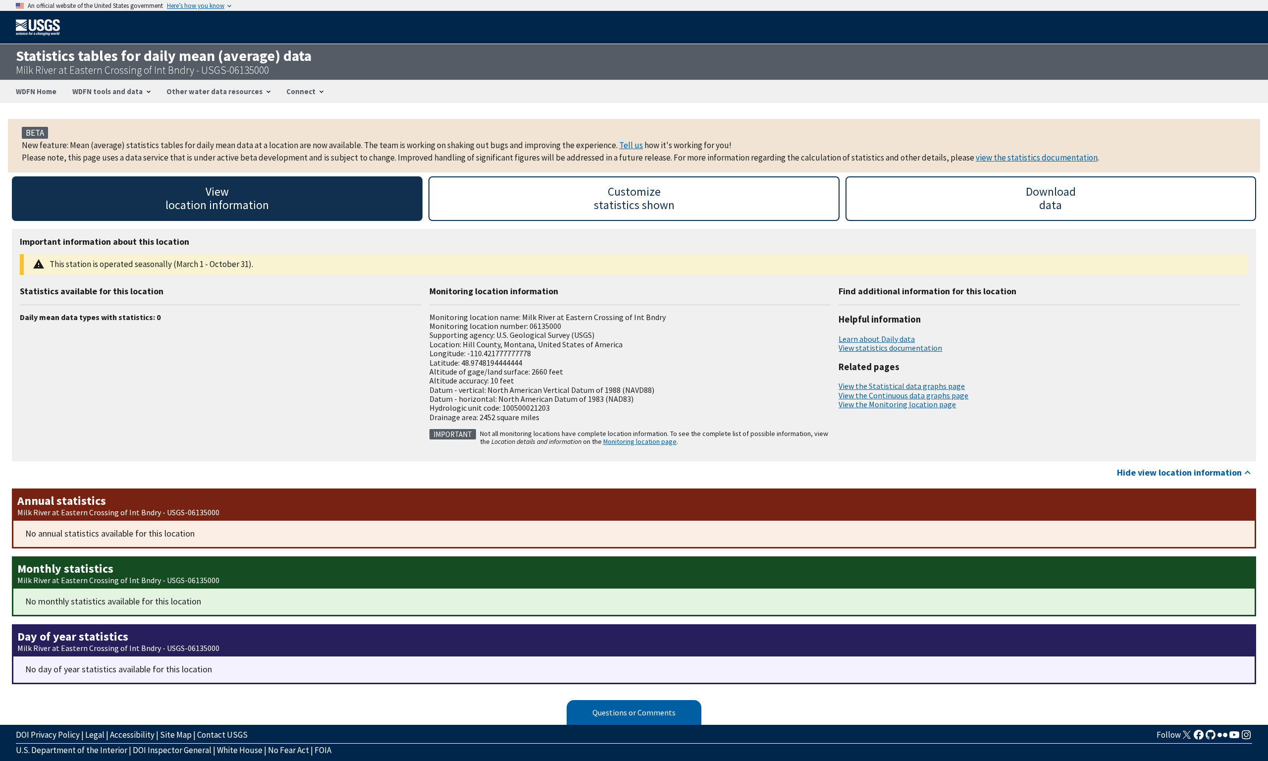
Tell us (631, 145)
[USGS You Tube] (1234, 737)
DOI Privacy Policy (48, 734)
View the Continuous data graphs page (903, 395)
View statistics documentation (890, 348)
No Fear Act (288, 750)
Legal (95, 734)
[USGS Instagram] (1246, 737)
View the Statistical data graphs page (902, 386)
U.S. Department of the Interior (71, 750)
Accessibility (132, 734)
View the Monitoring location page (897, 404)
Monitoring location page (640, 441)
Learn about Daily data (877, 339)
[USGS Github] (1210, 737)
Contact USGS (222, 734)
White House (240, 750)
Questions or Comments (634, 712)
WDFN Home (36, 91)
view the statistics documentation (1037, 157)
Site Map (176, 734)
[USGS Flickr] (1222, 737)
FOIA (323, 750)
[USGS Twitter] (1187, 737)
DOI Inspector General (172, 750)
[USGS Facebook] (1199, 737)
